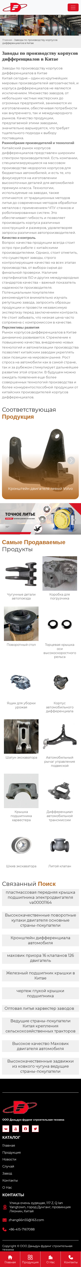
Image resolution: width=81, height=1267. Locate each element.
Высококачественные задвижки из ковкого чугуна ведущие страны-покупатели (40, 1066)
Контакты (71, 1259)
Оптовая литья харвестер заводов (39, 1008)
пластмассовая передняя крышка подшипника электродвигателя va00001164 (40, 897)
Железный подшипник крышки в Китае (40, 975)
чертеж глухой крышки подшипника (40, 993)
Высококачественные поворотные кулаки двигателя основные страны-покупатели (40, 920)
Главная (7, 40)
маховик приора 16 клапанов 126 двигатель (40, 958)
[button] (71, 460)
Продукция (30, 1259)
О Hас (50, 1259)
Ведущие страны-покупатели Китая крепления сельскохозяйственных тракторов (40, 1026)
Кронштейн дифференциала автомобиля (40, 940)
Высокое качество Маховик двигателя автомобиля (40, 1046)
